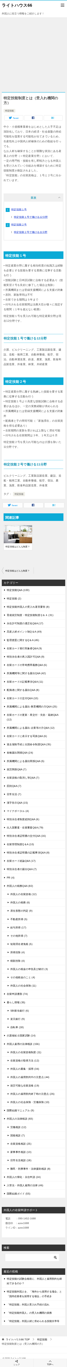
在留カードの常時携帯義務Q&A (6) (27, 665)
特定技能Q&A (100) (18, 590)
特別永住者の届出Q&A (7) (22, 869)
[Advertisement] (33, 53)
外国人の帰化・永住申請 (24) (24, 1177)
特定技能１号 (19, 209)
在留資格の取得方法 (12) (24, 1060)
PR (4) (10, 877)
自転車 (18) (17, 1027)
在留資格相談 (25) (20, 1143)
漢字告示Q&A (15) (17, 802)
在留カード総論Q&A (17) (21, 860)
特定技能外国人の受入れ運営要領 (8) (28, 606)
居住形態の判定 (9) (21, 910)
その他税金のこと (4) (22, 977)
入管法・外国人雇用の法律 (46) (25, 1185)
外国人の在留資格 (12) (23, 894)
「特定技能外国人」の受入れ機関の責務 (29, 1312)
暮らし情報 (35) (16, 1002)
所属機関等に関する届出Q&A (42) (26, 673)
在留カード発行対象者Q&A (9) (24, 648)
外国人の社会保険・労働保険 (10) (29, 1102)
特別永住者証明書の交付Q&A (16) (26, 835)
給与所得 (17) (18, 927)
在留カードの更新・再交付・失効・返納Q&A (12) (32, 717)
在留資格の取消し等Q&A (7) (23, 777)
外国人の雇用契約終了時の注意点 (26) (32, 1093)
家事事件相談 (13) (20, 1152)
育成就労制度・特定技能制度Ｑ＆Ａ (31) (30, 615)
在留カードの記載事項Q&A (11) (25, 681)
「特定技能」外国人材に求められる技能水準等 (33, 1321)
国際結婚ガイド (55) (19, 1193)
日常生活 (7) (14, 794)
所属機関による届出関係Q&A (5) (25, 761)
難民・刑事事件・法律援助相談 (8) (30, 1168)
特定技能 (9, 110)
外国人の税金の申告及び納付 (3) (29, 969)
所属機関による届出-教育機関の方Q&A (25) (32, 706)
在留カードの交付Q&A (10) (22, 698)
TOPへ (50, 1364)
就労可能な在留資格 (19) (24, 1085)
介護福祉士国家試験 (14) (21, 1035)
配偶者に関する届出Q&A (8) (23, 690)
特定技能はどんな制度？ (18, 546)
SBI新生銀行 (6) (19, 1010)
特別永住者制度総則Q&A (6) (23, 819)
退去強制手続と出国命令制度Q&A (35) (29, 744)
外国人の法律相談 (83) (20, 1118)
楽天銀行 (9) (17, 1019)
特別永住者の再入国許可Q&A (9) (25, 656)
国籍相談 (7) (17, 1135)
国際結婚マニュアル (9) (20, 1110)
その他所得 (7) (18, 935)
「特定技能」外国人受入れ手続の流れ (28, 1304)
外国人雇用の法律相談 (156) (23, 1044)
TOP (18, 1339)
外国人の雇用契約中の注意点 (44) (29, 1077)
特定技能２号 (19, 224)
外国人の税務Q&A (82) (20, 885)
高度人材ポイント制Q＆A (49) (24, 631)
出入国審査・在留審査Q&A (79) (25, 827)
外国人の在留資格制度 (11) (25, 1052)
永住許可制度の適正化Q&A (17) (25, 623)
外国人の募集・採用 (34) (24, 1068)
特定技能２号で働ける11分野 (30, 232)
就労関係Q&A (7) (16, 769)
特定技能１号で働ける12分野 (31, 217)
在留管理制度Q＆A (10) (20, 844)
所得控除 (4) (17, 952)
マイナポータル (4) (18, 811)
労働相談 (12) (18, 1127)
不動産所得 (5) (18, 919)
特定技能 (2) (14, 598)
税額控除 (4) (17, 960)
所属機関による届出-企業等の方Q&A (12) (31, 727)
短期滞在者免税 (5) (21, 944)
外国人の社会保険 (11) (23, 985)
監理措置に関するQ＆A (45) (23, 640)
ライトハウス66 (17, 5)
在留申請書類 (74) (17, 993)
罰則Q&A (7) (14, 786)
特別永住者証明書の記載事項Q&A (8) (28, 852)
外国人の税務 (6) (20, 902)
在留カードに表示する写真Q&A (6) (27, 736)
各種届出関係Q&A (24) (20, 752)
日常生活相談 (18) (20, 1160)
